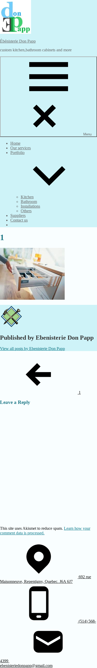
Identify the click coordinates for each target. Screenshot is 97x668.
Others (26, 211)
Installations (30, 206)
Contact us (19, 220)
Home (15, 143)
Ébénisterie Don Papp (18, 41)
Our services (20, 148)
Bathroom (29, 201)
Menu (87, 134)
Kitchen (27, 197)
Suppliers (18, 215)
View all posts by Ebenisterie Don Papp (32, 348)
